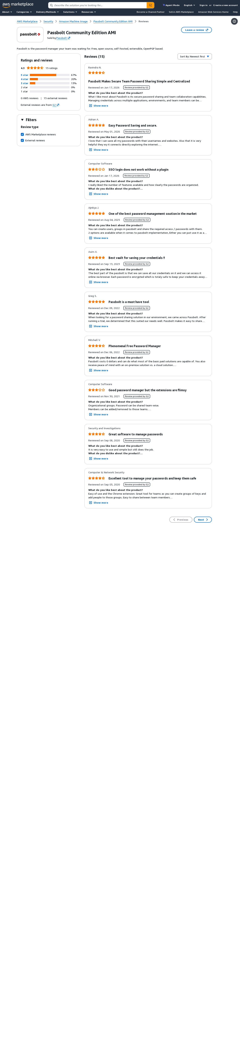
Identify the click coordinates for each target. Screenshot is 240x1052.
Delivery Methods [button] (46, 11)
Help (235, 11)
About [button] (5, 11)
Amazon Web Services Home (213, 11)
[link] (144, 21)
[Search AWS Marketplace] (150, 5)
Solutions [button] (68, 11)
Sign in (204, 5)
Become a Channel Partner (150, 11)
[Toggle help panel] (234, 21)
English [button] (188, 5)
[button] (24, 74)
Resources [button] (87, 11)
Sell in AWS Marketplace (181, 11)
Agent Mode (172, 5)
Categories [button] (22, 11)
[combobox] (97, 5)
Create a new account (225, 5)
